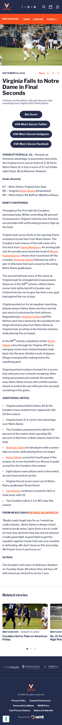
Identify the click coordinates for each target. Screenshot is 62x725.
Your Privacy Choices (19, 710)
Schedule (53, 19)
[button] (27, 648)
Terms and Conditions (23, 705)
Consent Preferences (39, 700)
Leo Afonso (13, 490)
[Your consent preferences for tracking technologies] (6, 719)
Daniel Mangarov (30, 247)
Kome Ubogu (27, 190)
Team (26, 19)
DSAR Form (43, 705)
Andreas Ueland (23, 259)
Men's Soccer (10, 632)
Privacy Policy (19, 700)
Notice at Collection (43, 710)
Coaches (38, 19)
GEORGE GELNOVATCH (43, 512)
